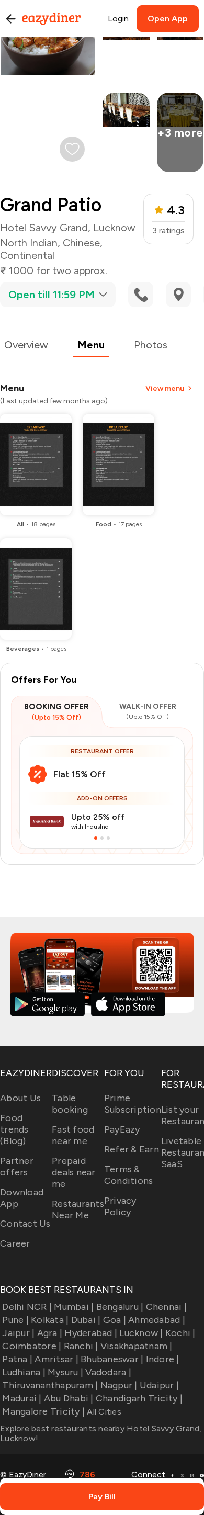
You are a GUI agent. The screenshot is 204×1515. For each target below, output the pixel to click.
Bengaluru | (119, 1307)
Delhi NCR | (27, 1307)
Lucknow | (141, 1333)
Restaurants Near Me (78, 1209)
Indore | (162, 1359)
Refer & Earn (131, 1149)
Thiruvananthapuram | (50, 1385)
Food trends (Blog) (14, 1129)
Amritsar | (56, 1359)
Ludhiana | (24, 1372)
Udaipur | (159, 1385)
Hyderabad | (90, 1333)
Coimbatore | (31, 1346)
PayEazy (122, 1129)
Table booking (70, 1103)
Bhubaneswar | (112, 1359)
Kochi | (180, 1333)
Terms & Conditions (128, 1174)
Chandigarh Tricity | (139, 1398)
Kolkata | (50, 1320)
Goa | (114, 1320)
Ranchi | (81, 1346)
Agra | (49, 1333)
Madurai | (21, 1398)
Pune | (15, 1320)
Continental (27, 255)
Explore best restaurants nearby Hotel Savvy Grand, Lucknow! (101, 1433)
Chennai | (166, 1307)
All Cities (103, 1412)
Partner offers (16, 1166)
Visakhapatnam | (136, 1346)
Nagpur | (118, 1385)
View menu (164, 388)
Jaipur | (18, 1333)
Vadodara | (108, 1372)
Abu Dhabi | (69, 1398)
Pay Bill (102, 1496)
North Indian (29, 242)
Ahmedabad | (156, 1320)
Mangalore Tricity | (43, 1411)
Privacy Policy (120, 1206)
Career (15, 1243)
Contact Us (25, 1223)
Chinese (81, 242)
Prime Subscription (132, 1103)
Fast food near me (73, 1135)
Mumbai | (74, 1307)
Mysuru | (65, 1372)
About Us (20, 1098)
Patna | (17, 1359)
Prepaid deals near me (74, 1172)
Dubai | (85, 1320)
